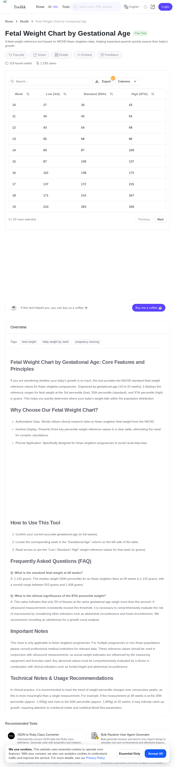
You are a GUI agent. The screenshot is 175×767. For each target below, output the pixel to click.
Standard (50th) (95, 94)
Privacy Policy (95, 758)
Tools (66, 7)
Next (160, 219)
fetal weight (29, 341)
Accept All (155, 753)
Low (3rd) (53, 94)
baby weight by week (56, 341)
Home (40, 7)
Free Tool (140, 33)
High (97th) (139, 94)
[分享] (153, 6)
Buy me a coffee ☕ (149, 307)
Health (24, 21)
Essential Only (129, 753)
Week (19, 94)
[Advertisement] (87, 265)
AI (52, 7)
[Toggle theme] (145, 6)
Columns (124, 81)
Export (106, 81)
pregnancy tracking (87, 341)
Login (165, 6)
